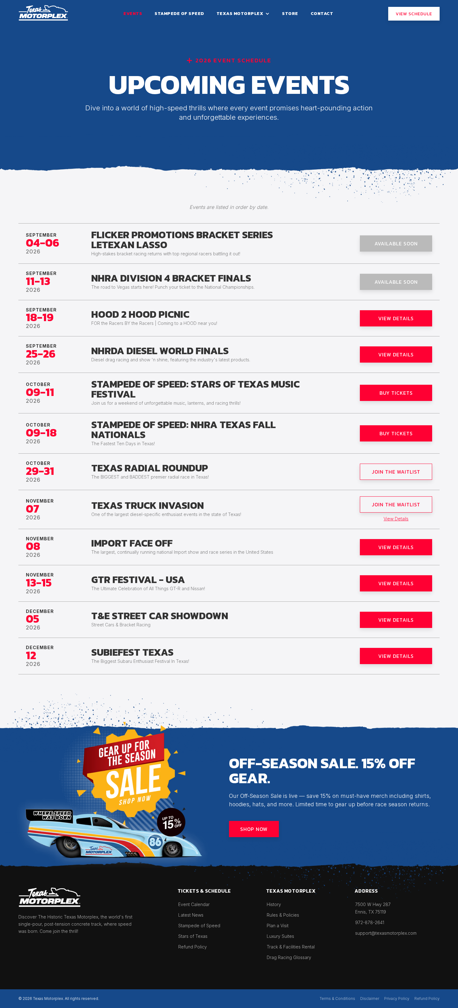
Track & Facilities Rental (291, 946)
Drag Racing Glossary (289, 957)
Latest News (190, 915)
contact (322, 13)
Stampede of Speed (199, 925)
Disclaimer (369, 998)
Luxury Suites (280, 936)
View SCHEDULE (414, 14)
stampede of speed (179, 13)
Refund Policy (192, 946)
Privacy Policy (396, 998)
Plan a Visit (278, 925)
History (274, 904)
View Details (396, 518)
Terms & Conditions (337, 998)
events (132, 13)
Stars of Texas (193, 936)
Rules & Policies (283, 915)
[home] (43, 13)
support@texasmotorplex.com (386, 933)
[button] (243, 13)
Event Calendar (194, 904)
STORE (290, 13)
